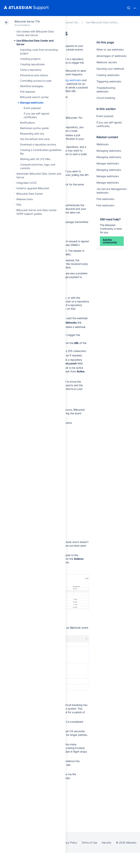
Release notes (24, 199)
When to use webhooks (110, 49)
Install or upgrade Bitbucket (32, 188)
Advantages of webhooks (111, 55)
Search (129, 8)
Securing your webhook (110, 68)
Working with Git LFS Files (35, 159)
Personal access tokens (34, 75)
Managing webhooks (108, 150)
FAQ (18, 204)
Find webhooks (105, 198)
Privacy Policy (68, 842)
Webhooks (102, 144)
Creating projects (30, 58)
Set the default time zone (35, 139)
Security (106, 842)
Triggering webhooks (108, 81)
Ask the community (110, 241)
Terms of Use (89, 842)
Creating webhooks (107, 75)
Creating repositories (32, 64)
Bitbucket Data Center (29, 193)
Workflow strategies (31, 86)
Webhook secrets (106, 62)
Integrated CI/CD (26, 182)
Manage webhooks (32, 102)
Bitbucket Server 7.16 (27, 21)
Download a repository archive (38, 144)
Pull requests (27, 91)
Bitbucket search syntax (34, 97)
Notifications (27, 122)
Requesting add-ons (32, 133)
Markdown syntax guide (34, 128)
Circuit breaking (105, 97)
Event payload (32, 108)
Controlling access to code (35, 80)
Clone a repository (31, 69)
